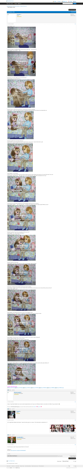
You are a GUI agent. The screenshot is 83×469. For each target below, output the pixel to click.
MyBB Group (18, 467)
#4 (75, 444)
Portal (55, 1)
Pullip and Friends (23, 6)
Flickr (75, 432)
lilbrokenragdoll (17, 392)
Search (59, 1)
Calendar (70, 1)
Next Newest (15, 455)
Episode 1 (34, 406)
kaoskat (18, 14)
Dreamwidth (69, 432)
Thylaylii (18, 411)
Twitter (73, 432)
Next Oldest (10, 455)
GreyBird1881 (20, 437)
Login (16, 3)
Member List (65, 1)
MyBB (11, 467)
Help (75, 1)
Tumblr (71, 432)
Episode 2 (39, 406)
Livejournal (66, 432)
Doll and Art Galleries (16, 6)
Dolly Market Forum (10, 6)
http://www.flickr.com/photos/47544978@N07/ (18, 450)
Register (19, 3)
